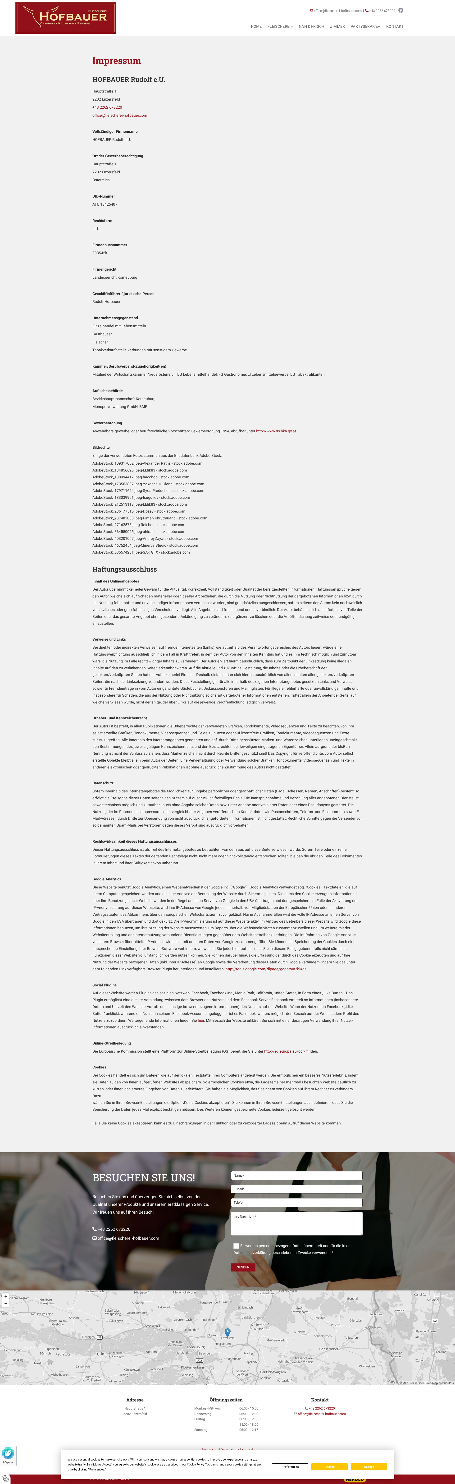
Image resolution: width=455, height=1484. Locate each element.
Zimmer (337, 26)
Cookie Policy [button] (195, 1464)
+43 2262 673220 (107, 107)
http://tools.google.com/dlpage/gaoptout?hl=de (266, 969)
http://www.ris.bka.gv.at (276, 431)
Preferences (290, 1467)
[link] (277, 26)
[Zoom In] (5, 1296)
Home (256, 26)
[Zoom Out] (5, 1303)
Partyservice (364, 26)
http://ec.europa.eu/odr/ (284, 1051)
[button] (228, 1333)
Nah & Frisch (311, 26)
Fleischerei (279, 26)
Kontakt (395, 26)
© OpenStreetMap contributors (434, 1383)
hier (201, 1020)
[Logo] (65, 18)
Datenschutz (230, 1449)
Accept (369, 1467)
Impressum (210, 1449)
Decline (330, 1467)
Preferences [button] (96, 1469)
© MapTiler (407, 1383)
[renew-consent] (5, 1478)
